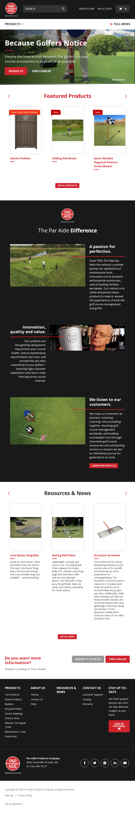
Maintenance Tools (15, 731)
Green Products (13, 699)
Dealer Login (86, 8)
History (35, 694)
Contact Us (37, 699)
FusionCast (11, 736)
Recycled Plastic (13, 708)
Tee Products (12, 694)
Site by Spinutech (13, 803)
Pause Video (118, 79)
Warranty (88, 704)
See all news (67, 636)
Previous (9, 96)
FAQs (34, 704)
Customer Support (93, 694)
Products (13, 24)
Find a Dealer (41, 71)
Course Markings (14, 713)
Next (126, 96)
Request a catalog (88, 659)
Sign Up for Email (119, 725)
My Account (105, 8)
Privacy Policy (25, 795)
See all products (67, 185)
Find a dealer (117, 659)
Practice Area (12, 718)
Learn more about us (104, 465)
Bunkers (9, 704)
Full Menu (121, 24)
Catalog (87, 699)
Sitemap (9, 795)
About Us (38, 688)
